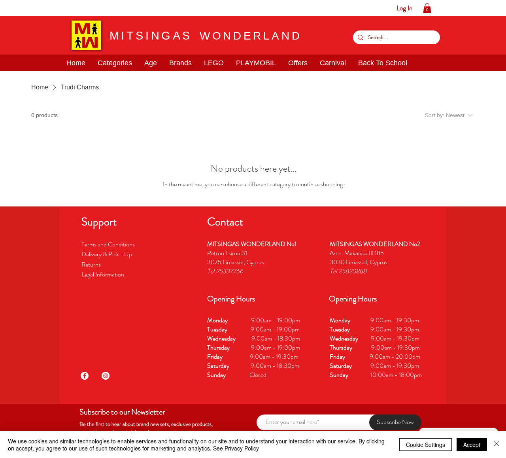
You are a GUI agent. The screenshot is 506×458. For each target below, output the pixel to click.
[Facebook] (85, 376)
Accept (471, 445)
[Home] (6, 8)
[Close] (496, 444)
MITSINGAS (151, 35)
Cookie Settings (425, 445)
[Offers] (80, 8)
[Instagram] (106, 376)
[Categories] (18, 8)
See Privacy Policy (236, 448)
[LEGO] (55, 8)
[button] (31, 8)
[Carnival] (92, 8)
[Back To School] (104, 8)
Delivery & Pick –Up (107, 254)
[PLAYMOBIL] (67, 8)
